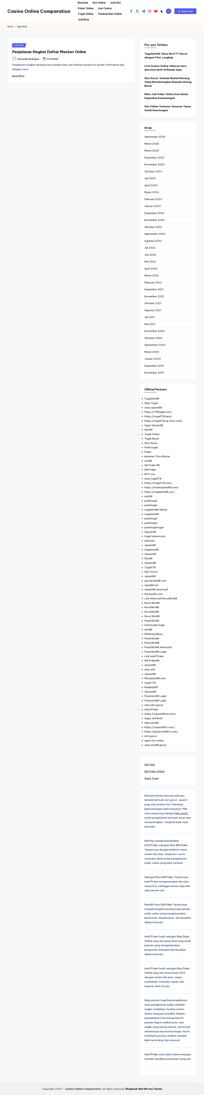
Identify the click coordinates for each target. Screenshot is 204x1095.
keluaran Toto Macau (157, 456)
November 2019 (154, 372)
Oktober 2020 (153, 338)
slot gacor (150, 736)
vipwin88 (150, 545)
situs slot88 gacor (155, 745)
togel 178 (150, 682)
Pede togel (151, 447)
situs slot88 (151, 722)
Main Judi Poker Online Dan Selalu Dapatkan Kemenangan (166, 96)
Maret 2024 (151, 150)
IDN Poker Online (154, 771)
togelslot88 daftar (155, 509)
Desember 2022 (154, 213)
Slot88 (148, 429)
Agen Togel (151, 778)
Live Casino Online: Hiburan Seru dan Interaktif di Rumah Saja (165, 67)
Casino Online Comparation (38, 11)
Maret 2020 (151, 352)
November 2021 (154, 296)
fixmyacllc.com (153, 594)
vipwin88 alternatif (156, 589)
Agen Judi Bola (153, 718)
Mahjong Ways (153, 634)
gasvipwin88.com (155, 580)
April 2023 (151, 185)
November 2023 (154, 164)
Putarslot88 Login (155, 696)
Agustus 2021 (152, 310)
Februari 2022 (153, 282)
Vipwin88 (150, 532)
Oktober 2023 (153, 171)
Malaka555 (151, 687)
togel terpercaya (154, 536)
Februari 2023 (153, 199)
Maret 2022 (151, 275)
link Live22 (181, 813)
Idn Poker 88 (152, 465)
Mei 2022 (150, 261)
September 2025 (154, 136)
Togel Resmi (151, 438)
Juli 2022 (149, 247)
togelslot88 (151, 514)
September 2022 (154, 234)
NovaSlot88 (151, 607)
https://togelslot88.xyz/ (159, 492)
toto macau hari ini (171, 1018)
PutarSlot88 (151, 620)
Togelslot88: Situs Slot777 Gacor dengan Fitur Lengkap (166, 55)
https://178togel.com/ (158, 412)
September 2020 (154, 345)
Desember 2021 (154, 289)
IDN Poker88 (151, 660)
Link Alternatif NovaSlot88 (160, 598)
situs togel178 (152, 478)
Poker (147, 452)
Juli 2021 (149, 317)
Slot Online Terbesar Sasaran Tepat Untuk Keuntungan (167, 108)
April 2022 (151, 268)
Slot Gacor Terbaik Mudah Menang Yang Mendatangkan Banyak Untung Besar (168, 82)
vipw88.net (151, 585)
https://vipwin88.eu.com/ (160, 713)
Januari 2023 (152, 206)
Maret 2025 (151, 143)
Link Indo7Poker (154, 656)
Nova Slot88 (152, 603)
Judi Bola (19, 45)
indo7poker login (154, 625)
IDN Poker (150, 469)
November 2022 (154, 220)
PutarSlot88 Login (155, 651)
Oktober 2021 (152, 303)
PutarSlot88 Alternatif (158, 647)
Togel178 (150, 567)
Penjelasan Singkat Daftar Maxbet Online (49, 52)
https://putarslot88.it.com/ (161, 731)
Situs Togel (151, 403)
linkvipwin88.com (155, 678)
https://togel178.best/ (158, 416)
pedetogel (150, 500)
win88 (148, 461)
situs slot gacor (153, 705)
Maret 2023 (151, 192)
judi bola (149, 540)
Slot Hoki (149, 764)
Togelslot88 (151, 398)
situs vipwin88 (153, 407)
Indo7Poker (151, 709)
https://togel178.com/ (158, 483)
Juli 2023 (149, 178)
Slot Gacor (151, 443)
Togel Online (152, 434)
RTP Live (149, 474)
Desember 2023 (154, 157)
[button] (185, 11)
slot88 (148, 496)
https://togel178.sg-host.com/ (163, 421)
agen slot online (154, 740)
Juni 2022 (150, 254)
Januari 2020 (152, 358)
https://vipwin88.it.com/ (159, 727)
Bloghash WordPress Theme (144, 1089)
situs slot (149, 669)
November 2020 (154, 331)
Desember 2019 (154, 365)
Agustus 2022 (153, 241)
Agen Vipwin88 (153, 425)
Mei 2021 (149, 324)
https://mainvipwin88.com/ (161, 487)
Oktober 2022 (153, 227)
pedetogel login (154, 527)
